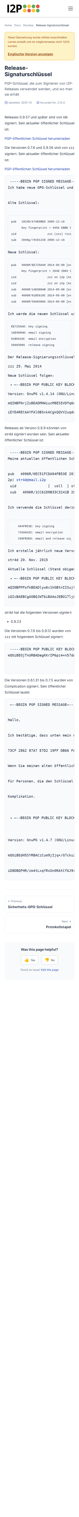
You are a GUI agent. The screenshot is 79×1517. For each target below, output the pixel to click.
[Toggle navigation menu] (70, 8)
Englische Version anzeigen (30, 54)
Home (8, 25)
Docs (17, 25)
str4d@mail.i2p (31, 480)
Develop (28, 25)
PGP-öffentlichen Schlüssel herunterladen (37, 139)
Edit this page (49, 969)
